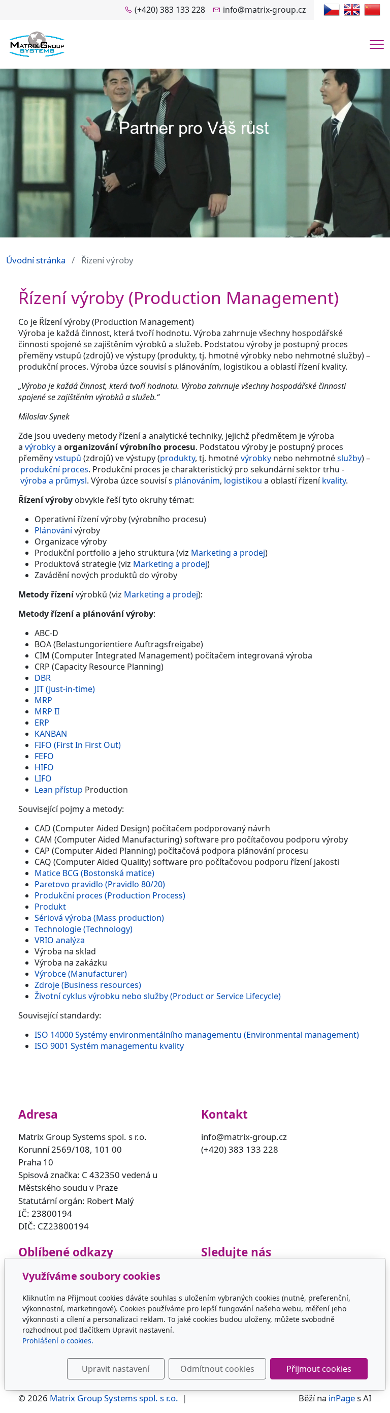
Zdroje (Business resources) (88, 984)
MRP (43, 700)
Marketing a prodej (228, 552)
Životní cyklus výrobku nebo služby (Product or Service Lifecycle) (158, 996)
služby (349, 458)
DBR (43, 677)
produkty (177, 458)
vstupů (68, 458)
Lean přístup (59, 789)
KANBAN (51, 733)
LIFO (43, 778)
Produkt (50, 906)
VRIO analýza (60, 940)
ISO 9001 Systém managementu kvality (109, 1045)
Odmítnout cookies (217, 1368)
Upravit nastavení (115, 1368)
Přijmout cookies (318, 1368)
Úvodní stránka (36, 260)
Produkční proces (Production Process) (110, 895)
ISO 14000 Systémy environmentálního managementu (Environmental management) (197, 1034)
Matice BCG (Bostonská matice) (94, 873)
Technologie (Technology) (84, 929)
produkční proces (54, 469)
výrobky (40, 447)
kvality (334, 480)
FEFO (44, 756)
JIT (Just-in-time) (65, 689)
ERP (42, 722)
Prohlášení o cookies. (57, 1340)
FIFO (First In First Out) (78, 744)
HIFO (44, 767)
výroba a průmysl (53, 480)
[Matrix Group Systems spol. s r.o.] (37, 43)
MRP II (47, 711)
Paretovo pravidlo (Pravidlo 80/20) (100, 884)
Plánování (53, 530)
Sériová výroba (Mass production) (99, 917)
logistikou (243, 480)
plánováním (197, 480)
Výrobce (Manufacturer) (81, 973)
